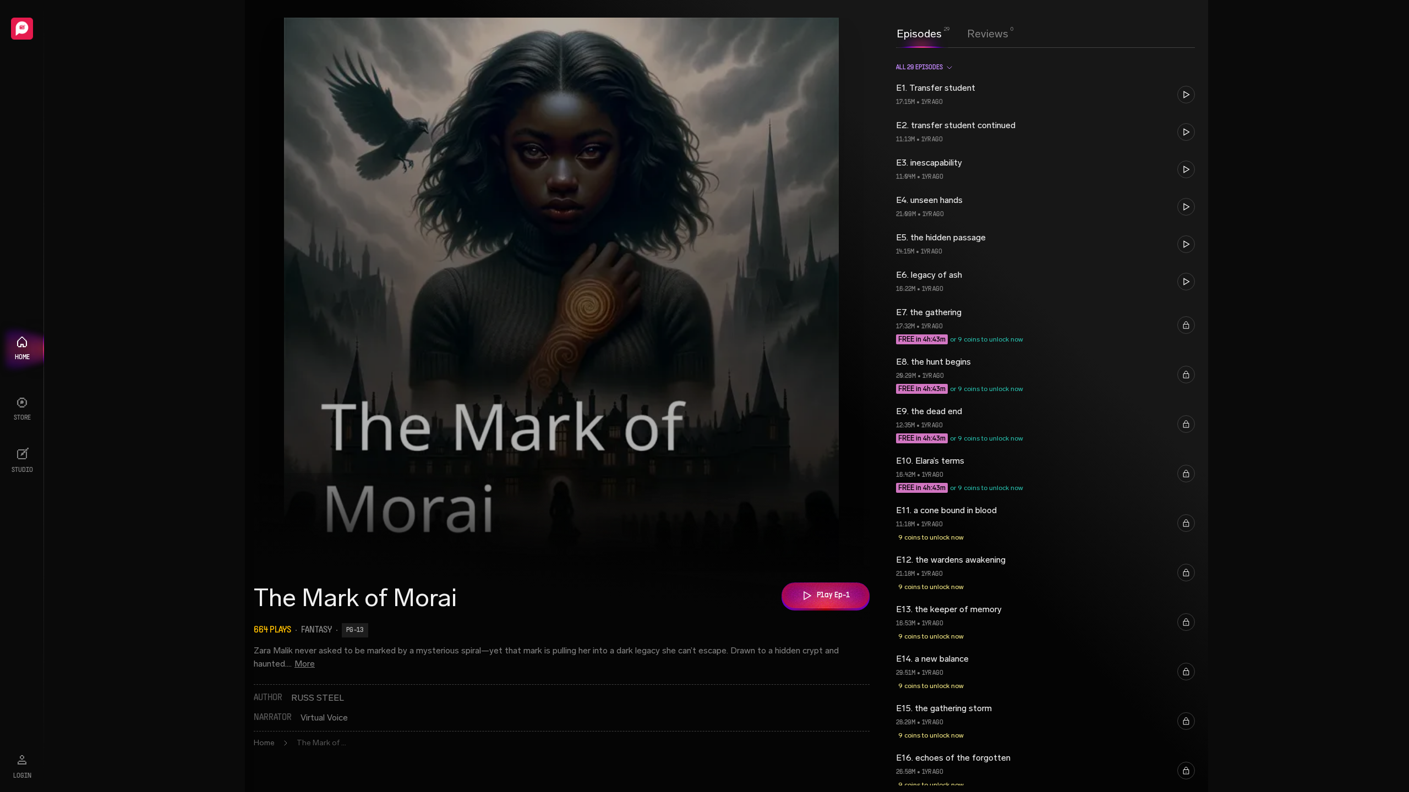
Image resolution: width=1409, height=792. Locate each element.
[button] (1045, 94)
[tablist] (952, 34)
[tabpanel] (1045, 419)
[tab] (919, 32)
